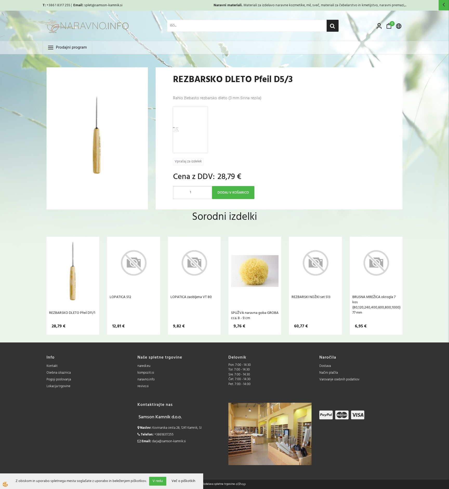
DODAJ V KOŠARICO (233, 193)
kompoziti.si (145, 372)
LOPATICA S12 (120, 297)
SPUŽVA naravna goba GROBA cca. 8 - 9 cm (255, 315)
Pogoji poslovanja (59, 379)
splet (88, 5)
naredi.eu (143, 366)
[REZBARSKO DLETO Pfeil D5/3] (190, 130)
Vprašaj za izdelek (188, 161)
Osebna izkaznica (59, 372)
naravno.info (146, 379)
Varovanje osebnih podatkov (339, 379)
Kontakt (52, 366)
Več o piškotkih (183, 481)
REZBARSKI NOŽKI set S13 (311, 297)
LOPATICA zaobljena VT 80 (191, 297)
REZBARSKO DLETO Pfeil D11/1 (72, 313)
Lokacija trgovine (58, 386)
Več (73, 271)
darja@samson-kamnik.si (169, 441)
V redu (158, 481)
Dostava (325, 366)
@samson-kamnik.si (107, 5)
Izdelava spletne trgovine (219, 484)
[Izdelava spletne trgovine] (241, 484)
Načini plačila (328, 372)
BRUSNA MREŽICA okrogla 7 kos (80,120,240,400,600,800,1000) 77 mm (376, 304)
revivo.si (143, 386)
